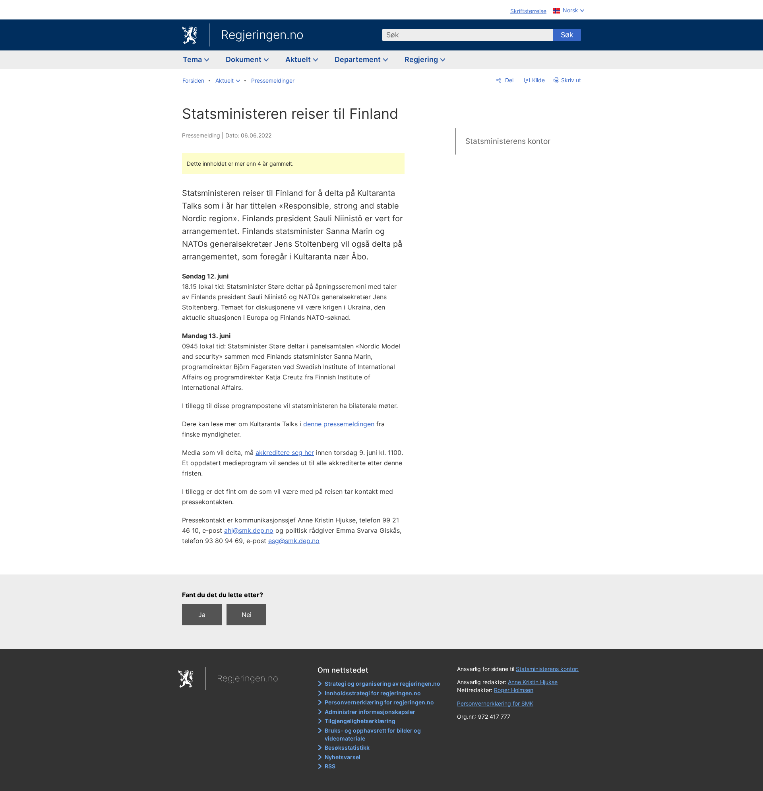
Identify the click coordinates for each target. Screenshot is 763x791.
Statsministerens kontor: (547, 668)
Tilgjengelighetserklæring (360, 721)
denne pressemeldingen (338, 424)
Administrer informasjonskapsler (370, 711)
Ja (201, 615)
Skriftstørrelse (528, 11)
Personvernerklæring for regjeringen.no (379, 702)
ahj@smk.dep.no (248, 530)
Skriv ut (571, 80)
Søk (567, 35)
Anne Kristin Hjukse (533, 682)
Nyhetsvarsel (342, 757)
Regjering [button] (422, 59)
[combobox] (467, 35)
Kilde (538, 80)
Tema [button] (193, 59)
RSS (330, 766)
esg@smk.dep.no (294, 541)
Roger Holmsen (513, 690)
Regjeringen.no (262, 34)
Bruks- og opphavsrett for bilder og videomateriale (373, 734)
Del (508, 80)
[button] (227, 81)
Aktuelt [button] (298, 59)
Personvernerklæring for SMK (495, 703)
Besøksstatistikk (347, 747)
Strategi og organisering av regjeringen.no (382, 683)
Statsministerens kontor (507, 141)
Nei (247, 615)
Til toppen (297, 563)
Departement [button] (358, 59)
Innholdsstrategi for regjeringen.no (373, 693)
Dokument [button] (244, 59)
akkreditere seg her (285, 452)
